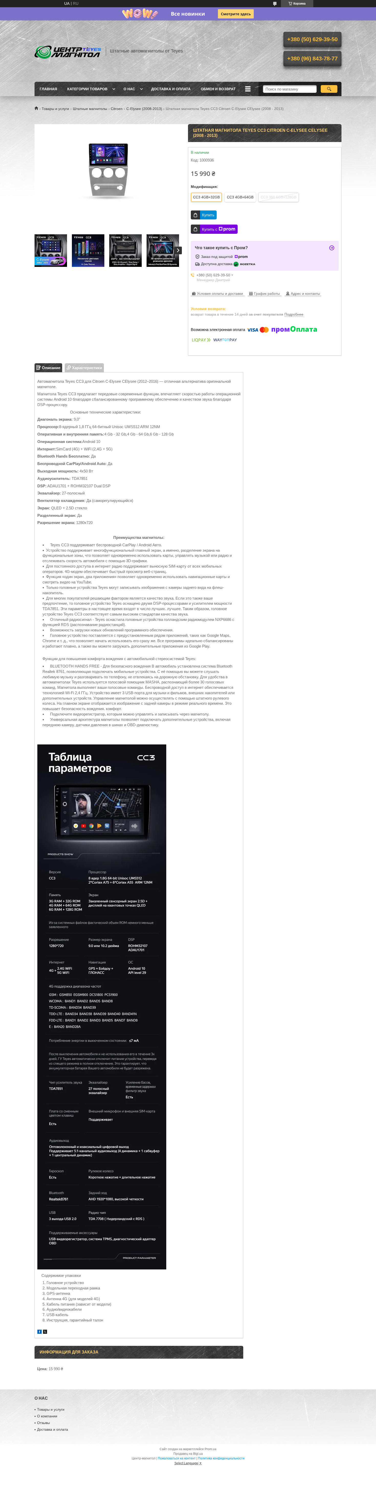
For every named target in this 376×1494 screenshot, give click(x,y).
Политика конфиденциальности (221, 1458)
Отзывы (43, 1423)
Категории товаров (87, 89)
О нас (129, 89)
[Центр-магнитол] (68, 51)
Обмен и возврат (218, 89)
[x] (45, 1332)
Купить (208, 215)
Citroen (117, 109)
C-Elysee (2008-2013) (144, 109)
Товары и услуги (55, 109)
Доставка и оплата (171, 89)
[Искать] (329, 89)
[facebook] (39, 1332)
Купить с (209, 229)
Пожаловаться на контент (177, 1458)
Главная (48, 89)
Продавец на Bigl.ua (188, 1454)
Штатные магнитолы (90, 109)
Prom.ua (210, 1449)
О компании (47, 1416)
